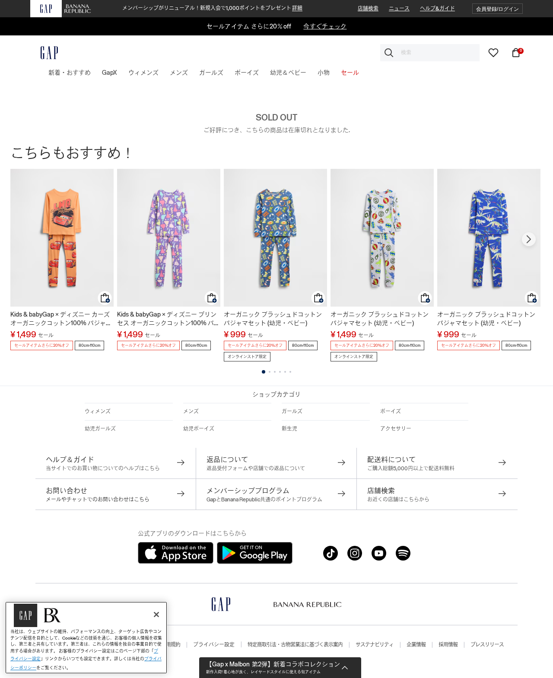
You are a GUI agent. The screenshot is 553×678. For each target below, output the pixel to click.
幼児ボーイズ (198, 429)
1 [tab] (263, 372)
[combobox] (430, 52)
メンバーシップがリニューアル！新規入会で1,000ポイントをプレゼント (212, 8)
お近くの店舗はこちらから (398, 500)
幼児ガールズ (100, 429)
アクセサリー (395, 429)
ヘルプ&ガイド (437, 9)
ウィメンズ (98, 412)
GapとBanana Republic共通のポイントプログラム (264, 500)
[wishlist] (493, 52)
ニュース (399, 9)
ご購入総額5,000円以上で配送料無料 (410, 469)
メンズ (191, 412)
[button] (497, 9)
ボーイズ (390, 412)
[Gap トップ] (44, 52)
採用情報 (448, 645)
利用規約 (170, 645)
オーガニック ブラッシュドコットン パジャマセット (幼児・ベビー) (273, 318)
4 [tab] (280, 372)
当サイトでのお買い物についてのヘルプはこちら (103, 469)
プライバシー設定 (214, 645)
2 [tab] (269, 372)
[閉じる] (156, 614)
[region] (86, 638)
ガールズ (292, 412)
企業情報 (416, 645)
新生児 (289, 429)
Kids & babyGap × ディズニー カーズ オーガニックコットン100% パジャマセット (61, 319)
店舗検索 (368, 9)
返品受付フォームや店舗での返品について (256, 469)
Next (529, 239)
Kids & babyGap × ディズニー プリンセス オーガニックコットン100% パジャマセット (168, 319)
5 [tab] (285, 372)
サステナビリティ (375, 645)
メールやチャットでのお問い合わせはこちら (97, 500)
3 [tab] (275, 372)
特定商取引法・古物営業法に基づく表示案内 (295, 645)
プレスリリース (487, 645)
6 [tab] (290, 372)
